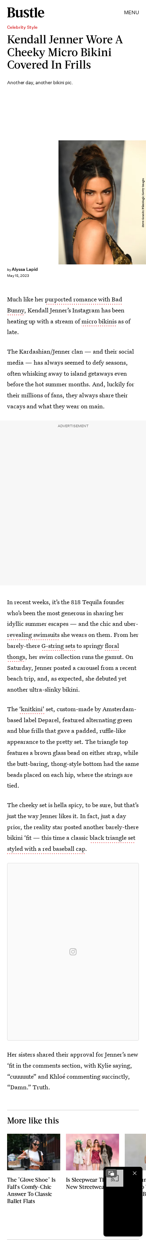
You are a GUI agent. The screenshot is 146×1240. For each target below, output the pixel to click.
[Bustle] (25, 12)
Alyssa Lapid (25, 269)
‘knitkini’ (31, 709)
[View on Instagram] (73, 951)
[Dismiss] (134, 1173)
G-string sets (58, 646)
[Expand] (111, 1173)
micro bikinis (99, 321)
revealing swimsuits (33, 634)
